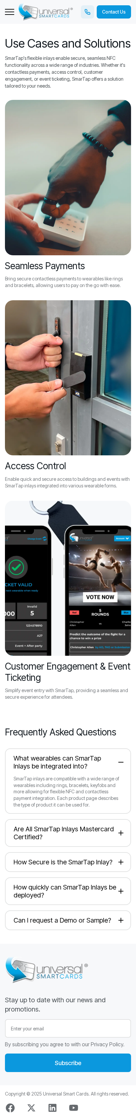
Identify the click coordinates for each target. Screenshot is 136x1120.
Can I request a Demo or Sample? (62, 920)
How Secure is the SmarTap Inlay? (63, 862)
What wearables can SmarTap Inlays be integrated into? (57, 762)
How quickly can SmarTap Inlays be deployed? (65, 891)
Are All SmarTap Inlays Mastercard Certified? (64, 833)
